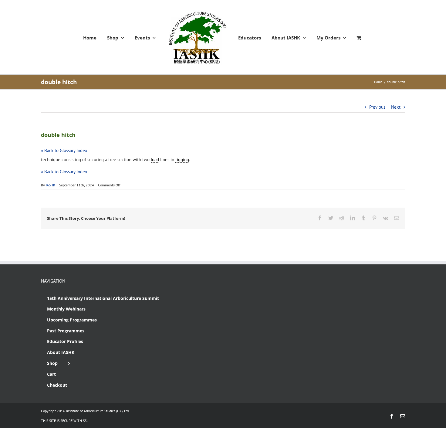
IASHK (50, 185)
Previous (377, 107)
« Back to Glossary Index (64, 150)
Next (395, 107)
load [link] (155, 159)
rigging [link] (182, 159)
